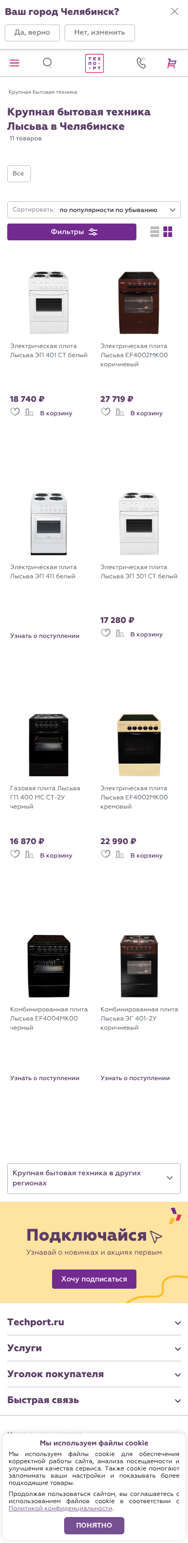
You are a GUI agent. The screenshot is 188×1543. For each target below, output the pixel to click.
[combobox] (118, 210)
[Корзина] (173, 63)
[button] (32, 33)
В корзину (56, 413)
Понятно (94, 1525)
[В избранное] (15, 416)
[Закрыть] (174, 11)
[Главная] (94, 63)
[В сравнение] (29, 416)
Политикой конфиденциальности (60, 1508)
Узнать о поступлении (45, 636)
